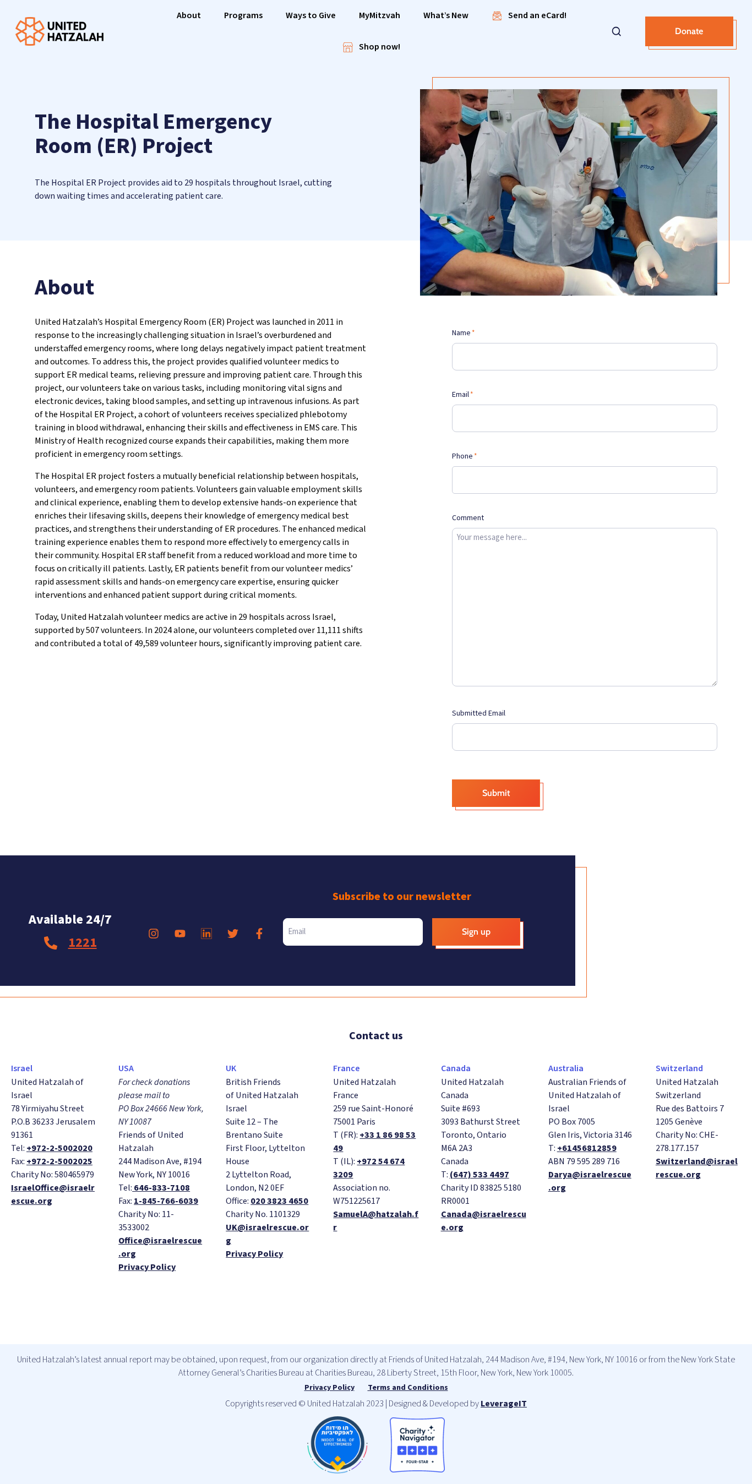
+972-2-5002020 (59, 1148)
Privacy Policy (147, 1267)
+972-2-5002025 (59, 1161)
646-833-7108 (161, 1188)
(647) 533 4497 (479, 1175)
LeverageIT (504, 1404)
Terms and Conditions (408, 1387)
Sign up (476, 931)
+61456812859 (587, 1148)
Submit (496, 793)
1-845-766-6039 (166, 1201)
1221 (82, 942)
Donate (689, 31)
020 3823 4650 (279, 1201)
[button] (188, 15)
